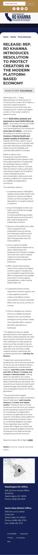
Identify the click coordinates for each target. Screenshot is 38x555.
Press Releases (24, 37)
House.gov (20, 538)
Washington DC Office (16, 487)
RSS (9, 542)
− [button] (6, 464)
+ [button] (6, 461)
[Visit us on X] (19, 8)
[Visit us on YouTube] (27, 8)
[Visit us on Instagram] (23, 8)
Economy (13, 447)
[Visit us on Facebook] (14, 8)
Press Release (26, 91)
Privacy (10, 538)
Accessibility (12, 534)
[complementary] (19, 470)
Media (13, 37)
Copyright (24, 534)
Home (5, 37)
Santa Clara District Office (18, 508)
